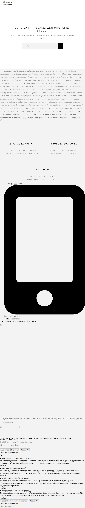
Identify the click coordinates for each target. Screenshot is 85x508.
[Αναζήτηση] (60, 46)
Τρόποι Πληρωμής (7, 440)
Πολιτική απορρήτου (27, 438)
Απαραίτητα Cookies (10, 458)
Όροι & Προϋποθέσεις (9, 438)
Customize (5, 450)
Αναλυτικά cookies (10, 478)
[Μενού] (80, 3)
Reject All (15, 450)
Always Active (25, 458)
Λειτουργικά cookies (10, 468)
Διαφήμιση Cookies (10, 491)
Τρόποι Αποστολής (64, 438)
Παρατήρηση (24, 468)
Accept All (25, 450)
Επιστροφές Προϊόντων (46, 438)
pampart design (14, 445)
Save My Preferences (19, 501)
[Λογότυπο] (10, 3)
